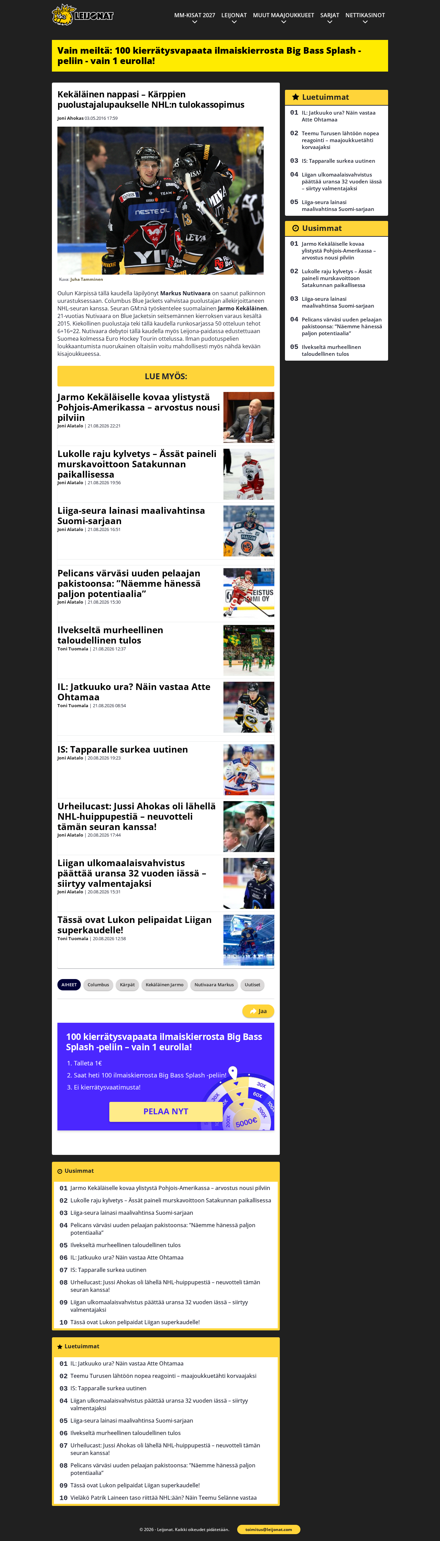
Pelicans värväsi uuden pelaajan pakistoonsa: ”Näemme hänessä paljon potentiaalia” (129, 583)
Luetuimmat (82, 1346)
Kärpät (127, 984)
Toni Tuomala (72, 649)
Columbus (98, 984)
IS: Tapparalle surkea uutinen (122, 749)
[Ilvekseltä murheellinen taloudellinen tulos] (248, 650)
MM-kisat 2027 (194, 15)
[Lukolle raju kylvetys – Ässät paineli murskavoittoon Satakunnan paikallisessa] (248, 474)
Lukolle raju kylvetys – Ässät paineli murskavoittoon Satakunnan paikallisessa (137, 463)
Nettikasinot (365, 15)
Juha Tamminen (86, 279)
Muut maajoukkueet (283, 15)
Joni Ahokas (70, 118)
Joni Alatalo (70, 426)
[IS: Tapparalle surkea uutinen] (248, 769)
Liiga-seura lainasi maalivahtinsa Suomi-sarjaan (131, 515)
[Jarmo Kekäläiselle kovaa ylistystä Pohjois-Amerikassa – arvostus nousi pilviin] (248, 417)
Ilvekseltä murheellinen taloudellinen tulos (110, 635)
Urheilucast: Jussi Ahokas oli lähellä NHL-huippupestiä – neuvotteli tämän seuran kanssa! (136, 816)
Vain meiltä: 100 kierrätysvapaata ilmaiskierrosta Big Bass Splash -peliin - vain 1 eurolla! (209, 55)
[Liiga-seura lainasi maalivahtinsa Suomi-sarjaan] (248, 531)
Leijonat (234, 15)
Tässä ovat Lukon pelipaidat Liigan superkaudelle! (134, 924)
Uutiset (252, 984)
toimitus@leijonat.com (268, 1529)
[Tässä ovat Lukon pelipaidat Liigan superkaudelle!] (248, 940)
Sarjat (329, 15)
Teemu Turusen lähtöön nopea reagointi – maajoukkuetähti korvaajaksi (163, 1376)
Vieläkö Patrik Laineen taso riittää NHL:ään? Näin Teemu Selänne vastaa (163, 1497)
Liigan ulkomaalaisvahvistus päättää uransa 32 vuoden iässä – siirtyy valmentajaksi (131, 873)
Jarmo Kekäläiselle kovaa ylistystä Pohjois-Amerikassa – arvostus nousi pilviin (138, 407)
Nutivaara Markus (214, 984)
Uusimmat (79, 1171)
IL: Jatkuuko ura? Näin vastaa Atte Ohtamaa (133, 691)
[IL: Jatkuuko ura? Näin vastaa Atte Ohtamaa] (248, 707)
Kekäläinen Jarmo (165, 984)
